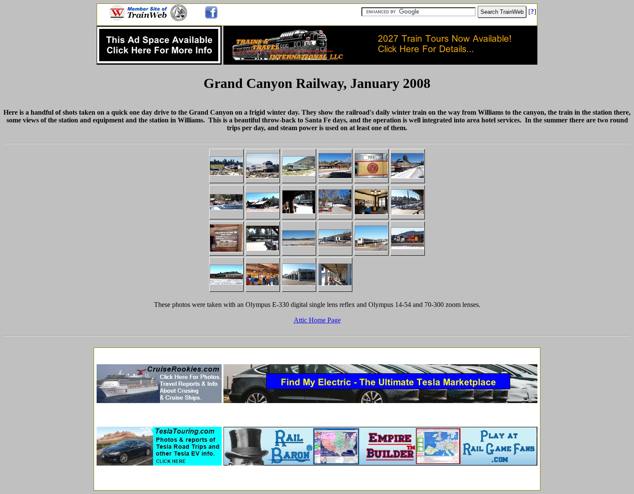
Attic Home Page (317, 320)
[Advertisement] (317, 353)
